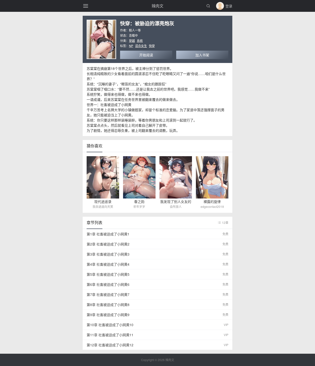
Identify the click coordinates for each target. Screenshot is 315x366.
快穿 (152, 46)
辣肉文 (157, 6)
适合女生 (141, 46)
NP (131, 46)
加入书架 (202, 54)
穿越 (132, 40)
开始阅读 (146, 54)
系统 (140, 40)
